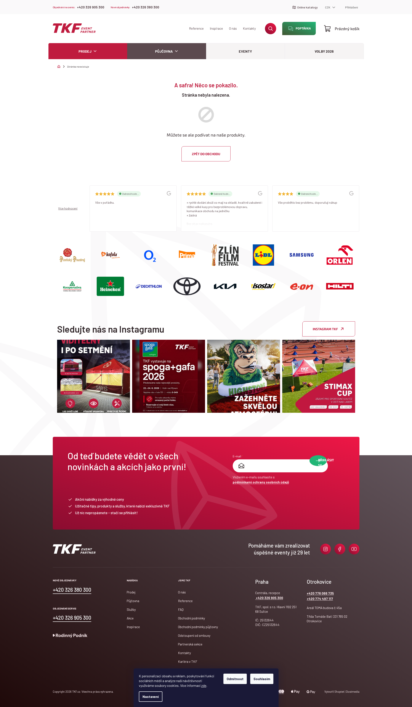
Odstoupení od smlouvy (194, 635)
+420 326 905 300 (90, 7)
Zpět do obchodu (206, 154)
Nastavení (151, 696)
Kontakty (249, 28)
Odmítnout (235, 679)
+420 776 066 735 (320, 593)
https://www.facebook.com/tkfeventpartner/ (339, 549)
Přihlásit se (322, 462)
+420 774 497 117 (320, 599)
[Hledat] (270, 28)
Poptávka (303, 28)
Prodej (131, 592)
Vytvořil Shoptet (334, 691)
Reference (196, 28)
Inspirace (216, 28)
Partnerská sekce (190, 644)
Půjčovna (133, 601)
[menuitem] (87, 51)
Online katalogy (307, 7)
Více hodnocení (67, 208)
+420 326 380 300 (145, 7)
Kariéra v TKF (187, 661)
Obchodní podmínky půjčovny (198, 627)
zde (203, 685)
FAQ (181, 609)
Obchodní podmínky (191, 618)
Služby (131, 609)
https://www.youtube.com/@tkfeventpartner (354, 549)
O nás (233, 28)
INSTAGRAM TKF (325, 329)
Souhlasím (261, 679)
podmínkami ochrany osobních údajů (261, 482)
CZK (328, 7)
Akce (130, 618)
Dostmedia (352, 691)
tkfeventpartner (325, 549)
